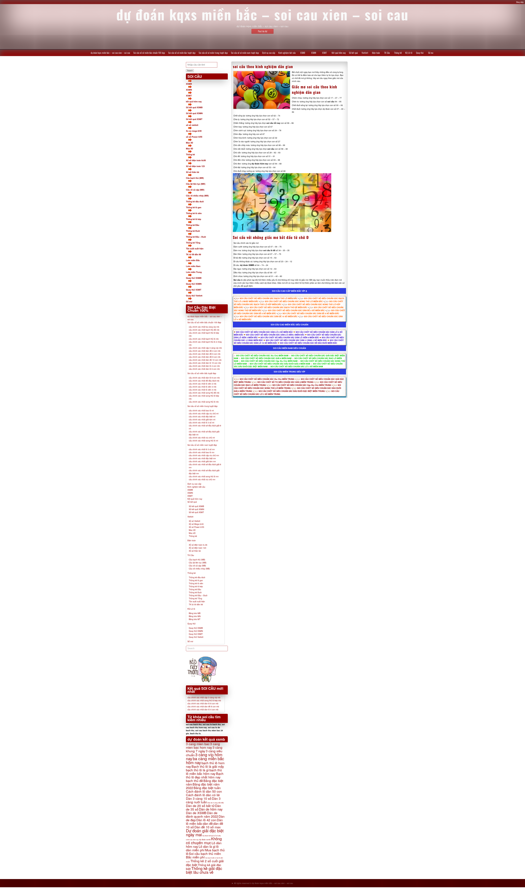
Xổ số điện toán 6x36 (196, 160)
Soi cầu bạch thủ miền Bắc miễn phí (203, 855)
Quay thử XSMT (193, 289)
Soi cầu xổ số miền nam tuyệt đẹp (245, 52)
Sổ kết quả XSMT (194, 119)
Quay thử (419, 52)
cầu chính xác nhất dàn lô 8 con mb (204, 377)
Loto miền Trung (194, 272)
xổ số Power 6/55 (194, 136)
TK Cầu (387, 52)
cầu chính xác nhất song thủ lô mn (204, 476)
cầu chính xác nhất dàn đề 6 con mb (204, 353)
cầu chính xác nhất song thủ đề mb (204, 392)
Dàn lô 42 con (206, 820)
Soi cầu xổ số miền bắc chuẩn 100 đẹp (149, 52)
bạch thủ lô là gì (197, 770)
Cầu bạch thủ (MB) (195, 177)
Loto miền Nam (193, 266)
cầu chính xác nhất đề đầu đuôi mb (204, 380)
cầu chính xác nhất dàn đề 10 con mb (205, 359)
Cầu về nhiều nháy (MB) (197, 195)
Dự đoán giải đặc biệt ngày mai (205, 832)
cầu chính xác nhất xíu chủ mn (202, 479)
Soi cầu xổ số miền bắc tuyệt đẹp (181, 52)
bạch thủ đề (194, 780)
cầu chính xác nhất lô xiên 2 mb (202, 383)
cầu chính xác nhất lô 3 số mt (201, 422)
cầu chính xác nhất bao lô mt (201, 410)
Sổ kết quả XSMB (194, 107)
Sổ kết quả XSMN (194, 113)
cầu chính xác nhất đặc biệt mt (202, 416)
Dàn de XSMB (196, 812)
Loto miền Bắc (193, 260)
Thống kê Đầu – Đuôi (196, 236)
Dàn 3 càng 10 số (198, 798)
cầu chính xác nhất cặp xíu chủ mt (203, 413)
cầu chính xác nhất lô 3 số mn (202, 449)
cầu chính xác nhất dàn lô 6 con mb (204, 369)
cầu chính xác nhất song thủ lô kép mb (204, 700)
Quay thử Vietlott (194, 295)
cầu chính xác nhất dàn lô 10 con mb (205, 362)
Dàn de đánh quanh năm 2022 (202, 814)
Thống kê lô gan (193, 207)
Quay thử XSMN (194, 283)
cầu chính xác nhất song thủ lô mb (204, 401)
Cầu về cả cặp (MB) (195, 189)
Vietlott (365, 52)
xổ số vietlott (192, 125)
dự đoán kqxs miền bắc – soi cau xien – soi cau (110, 52)
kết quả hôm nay (194, 101)
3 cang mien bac (198, 743)
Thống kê (398, 52)
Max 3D (189, 142)
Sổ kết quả (353, 52)
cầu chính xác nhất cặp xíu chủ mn (204, 455)
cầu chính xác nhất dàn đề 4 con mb (204, 350)
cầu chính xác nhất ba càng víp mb (204, 326)
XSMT (324, 52)
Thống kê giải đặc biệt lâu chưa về (204, 870)
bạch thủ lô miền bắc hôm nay (204, 772)
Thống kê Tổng (193, 242)
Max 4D (189, 148)
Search (190, 71)
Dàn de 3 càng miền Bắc (216, 803)
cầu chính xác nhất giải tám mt (202, 419)
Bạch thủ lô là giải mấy (208, 766)
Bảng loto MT (194, 619)
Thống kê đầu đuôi (195, 201)
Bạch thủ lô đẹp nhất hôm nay (204, 775)
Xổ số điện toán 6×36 (198, 544)
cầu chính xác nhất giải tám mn (202, 461)
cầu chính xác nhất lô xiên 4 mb (202, 389)
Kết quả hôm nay (339, 52)
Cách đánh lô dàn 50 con (204, 791)
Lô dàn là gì (207, 846)
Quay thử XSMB (194, 277)
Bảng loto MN (195, 616)
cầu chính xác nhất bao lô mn (201, 452)
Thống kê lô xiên (194, 213)
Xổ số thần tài (192, 172)
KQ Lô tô (408, 52)
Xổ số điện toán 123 (195, 166)
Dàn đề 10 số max (207, 827)
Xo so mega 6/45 (194, 130)
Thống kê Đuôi (193, 230)
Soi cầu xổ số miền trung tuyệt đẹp (213, 52)
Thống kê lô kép (193, 219)
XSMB (302, 52)
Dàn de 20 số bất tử (200, 805)
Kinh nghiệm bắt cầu (287, 52)
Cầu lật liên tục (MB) (195, 183)
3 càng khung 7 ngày (204, 749)
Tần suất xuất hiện (194, 248)
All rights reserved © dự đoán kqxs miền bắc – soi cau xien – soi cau (263, 883)
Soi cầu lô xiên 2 (210, 858)
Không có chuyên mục (204, 840)
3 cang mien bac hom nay (203, 745)
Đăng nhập (520, 2)
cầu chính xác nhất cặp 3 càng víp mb (205, 347)
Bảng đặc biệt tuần (207, 787)
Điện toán (376, 52)
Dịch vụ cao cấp (268, 52)
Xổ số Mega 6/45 (196, 524)
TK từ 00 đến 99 (193, 254)
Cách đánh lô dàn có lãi (203, 794)
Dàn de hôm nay (211, 809)
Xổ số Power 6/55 (196, 527)
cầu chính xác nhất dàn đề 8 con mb (204, 356)
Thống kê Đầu (192, 225)
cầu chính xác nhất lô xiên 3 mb (202, 386)
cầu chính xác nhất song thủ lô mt (203, 440)
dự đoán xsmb (205, 839)
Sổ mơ (430, 52)
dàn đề (208, 823)
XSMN (313, 52)
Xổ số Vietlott (194, 521)
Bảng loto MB (194, 613)
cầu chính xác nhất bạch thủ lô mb (204, 338)
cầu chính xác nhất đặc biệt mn (202, 458)
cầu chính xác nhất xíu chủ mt (202, 437)
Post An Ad (262, 31)
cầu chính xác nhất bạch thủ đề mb (204, 329)
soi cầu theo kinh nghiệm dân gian (263, 66)
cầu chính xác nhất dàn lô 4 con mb (204, 366)
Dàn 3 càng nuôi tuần (203, 800)
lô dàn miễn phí (202, 848)
